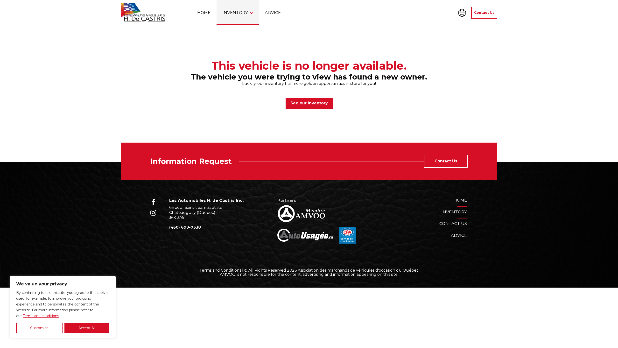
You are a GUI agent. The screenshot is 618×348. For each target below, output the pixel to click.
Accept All (86, 328)
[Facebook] (153, 202)
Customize (39, 328)
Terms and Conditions (220, 270)
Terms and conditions (41, 316)
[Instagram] (153, 213)
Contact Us (484, 12)
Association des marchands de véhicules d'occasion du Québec (358, 270)
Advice (273, 12)
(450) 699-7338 (185, 227)
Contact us (453, 223)
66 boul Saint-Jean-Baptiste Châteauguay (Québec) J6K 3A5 (195, 212)
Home (204, 12)
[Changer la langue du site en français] (462, 13)
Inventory (235, 12)
